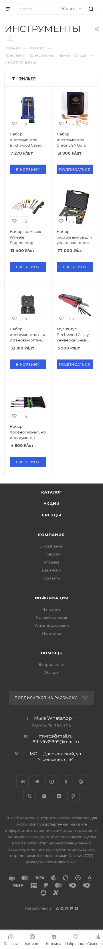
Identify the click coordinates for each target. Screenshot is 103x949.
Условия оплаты (51, 617)
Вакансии (51, 570)
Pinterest (73, 796)
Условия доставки (51, 625)
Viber (29, 796)
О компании (51, 546)
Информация (51, 598)
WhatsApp (44, 796)
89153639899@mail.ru (56, 741)
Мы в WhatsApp (53, 718)
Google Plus (81, 782)
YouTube (51, 782)
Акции (51, 503)
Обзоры (51, 672)
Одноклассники (66, 782)
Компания (51, 534)
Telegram (37, 782)
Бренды (51, 515)
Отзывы (51, 562)
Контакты (51, 578)
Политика (51, 633)
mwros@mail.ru (56, 736)
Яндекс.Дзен (59, 796)
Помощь (51, 653)
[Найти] (90, 9)
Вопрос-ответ (51, 664)
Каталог (51, 492)
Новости (51, 554)
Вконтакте (22, 782)
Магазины (51, 609)
